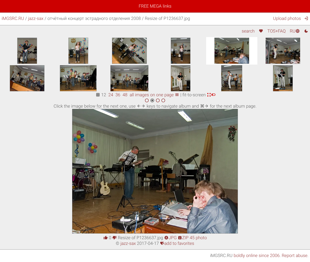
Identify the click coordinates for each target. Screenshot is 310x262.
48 (125, 94)
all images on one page (154, 94)
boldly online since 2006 (257, 255)
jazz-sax (35, 18)
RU (295, 31)
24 (110, 94)
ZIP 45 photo (192, 237)
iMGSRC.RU (13, 18)
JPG (170, 237)
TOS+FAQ (276, 31)
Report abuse (294, 255)
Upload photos (287, 18)
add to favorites (177, 243)
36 (117, 94)
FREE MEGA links (155, 6)
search (248, 31)
